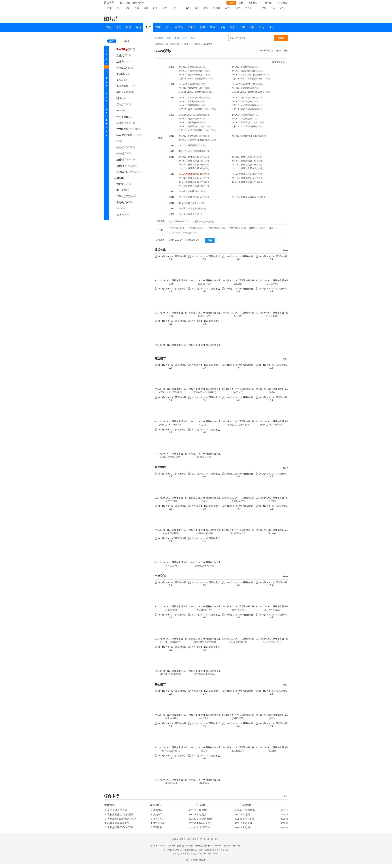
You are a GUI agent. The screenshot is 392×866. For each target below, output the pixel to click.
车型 (164, 8)
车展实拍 (190, 232)
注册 (240, 2)
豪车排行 (155, 805)
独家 (212, 27)
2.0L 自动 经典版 (187, 214)
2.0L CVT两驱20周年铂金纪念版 (247, 74)
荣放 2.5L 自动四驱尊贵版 (191, 151)
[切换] (127, 2)
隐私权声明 (208, 846)
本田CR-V (204, 827)
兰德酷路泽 (129, 129)
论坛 (282, 8)
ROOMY (122, 110)
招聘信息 (181, 846)
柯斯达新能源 (125, 92)
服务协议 (218, 846)
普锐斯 (123, 104)
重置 (210, 240)
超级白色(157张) (180, 221)
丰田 (177, 38)
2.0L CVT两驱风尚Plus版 (190, 70)
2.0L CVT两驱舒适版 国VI (191, 136)
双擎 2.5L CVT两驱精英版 (244, 105)
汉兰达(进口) (126, 196)
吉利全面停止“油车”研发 (120, 814)
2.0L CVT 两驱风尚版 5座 (244, 157)
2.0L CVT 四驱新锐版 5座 (244, 160)
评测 (146, 8)
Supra (122, 214)
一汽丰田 (195, 44)
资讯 (168, 27)
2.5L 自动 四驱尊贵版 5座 (244, 168)
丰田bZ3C (123, 74)
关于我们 (162, 846)
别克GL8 (250, 810)
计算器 (248, 8)
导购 (128, 8)
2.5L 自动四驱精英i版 (189, 145)
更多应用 (253, 2)
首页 (109, 27)
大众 (169, 38)
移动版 (268, 2)
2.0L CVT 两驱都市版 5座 (191, 157)
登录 (232, 2)
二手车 (228, 8)
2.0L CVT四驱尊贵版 (188, 105)
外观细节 (196, 228)
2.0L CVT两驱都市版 (188, 67)
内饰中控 (217, 228)
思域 (247, 827)
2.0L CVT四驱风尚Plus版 (190, 88)
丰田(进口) (119, 178)
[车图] (111, 37)
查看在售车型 (278, 61)
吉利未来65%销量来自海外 (122, 818)
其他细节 (257, 228)
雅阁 (247, 814)
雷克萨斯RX (206, 818)
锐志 (125, 147)
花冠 (125, 123)
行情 (238, 8)
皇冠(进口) (124, 202)
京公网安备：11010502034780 (206, 854)
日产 (185, 38)
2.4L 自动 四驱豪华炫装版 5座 (246, 197)
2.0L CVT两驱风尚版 (241, 67)
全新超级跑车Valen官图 (120, 827)
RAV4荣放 (125, 49)
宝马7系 (157, 818)
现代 (192, 38)
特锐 (123, 153)
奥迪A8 (157, 814)
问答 (273, 8)
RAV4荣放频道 (266, 50)
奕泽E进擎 (128, 172)
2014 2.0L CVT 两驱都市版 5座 (184, 240)
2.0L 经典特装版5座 (188, 191)
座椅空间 (237, 228)
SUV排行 (201, 805)
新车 (119, 8)
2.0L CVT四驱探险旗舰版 (191, 74)
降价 (206, 8)
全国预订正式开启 (117, 810)
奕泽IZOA (125, 67)
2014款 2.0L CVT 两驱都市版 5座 (171, 280)
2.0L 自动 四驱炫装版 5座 (191, 197)
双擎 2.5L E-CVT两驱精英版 (192, 78)
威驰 (125, 159)
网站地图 (171, 846)
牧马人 (203, 814)
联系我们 (190, 846)
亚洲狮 (123, 61)
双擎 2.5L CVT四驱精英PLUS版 (194, 109)
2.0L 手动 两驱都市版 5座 (191, 164)
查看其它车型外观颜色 (203, 221)
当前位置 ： (160, 44)
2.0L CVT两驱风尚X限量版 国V (246, 136)
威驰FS (126, 165)
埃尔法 (123, 184)
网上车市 (109, 2)
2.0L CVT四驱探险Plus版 (243, 70)
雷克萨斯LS (159, 823)
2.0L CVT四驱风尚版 (188, 118)
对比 (155, 8)
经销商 (216, 8)
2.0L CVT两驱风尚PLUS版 (244, 122)
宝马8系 (157, 827)
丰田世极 (122, 190)
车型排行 (247, 805)
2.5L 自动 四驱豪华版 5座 (191, 168)
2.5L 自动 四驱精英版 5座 (244, 164)
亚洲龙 (123, 55)
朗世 (121, 98)
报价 (197, 8)
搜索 (281, 38)
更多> (285, 250)
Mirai (120, 208)
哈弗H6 (203, 810)
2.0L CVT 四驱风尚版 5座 (191, 160)
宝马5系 (249, 818)
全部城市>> (138, 2)
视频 (202, 27)
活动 (174, 232)
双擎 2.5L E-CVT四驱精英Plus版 (247, 92)
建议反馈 (199, 846)
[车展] (126, 37)
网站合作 (228, 846)
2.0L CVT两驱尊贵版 (241, 88)
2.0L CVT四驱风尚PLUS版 (191, 126)
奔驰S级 (157, 810)
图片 (137, 8)
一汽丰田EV (124, 116)
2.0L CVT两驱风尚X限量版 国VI (194, 140)
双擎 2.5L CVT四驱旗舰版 (244, 109)
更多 (286, 796)
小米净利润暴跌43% (118, 823)
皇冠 (122, 80)
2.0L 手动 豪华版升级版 (190, 208)
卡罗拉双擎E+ (126, 86)
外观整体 (177, 228)
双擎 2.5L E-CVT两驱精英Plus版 (247, 78)
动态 (273, 228)
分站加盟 (237, 846)
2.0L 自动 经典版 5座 (189, 203)
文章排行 (109, 805)
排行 (174, 8)
